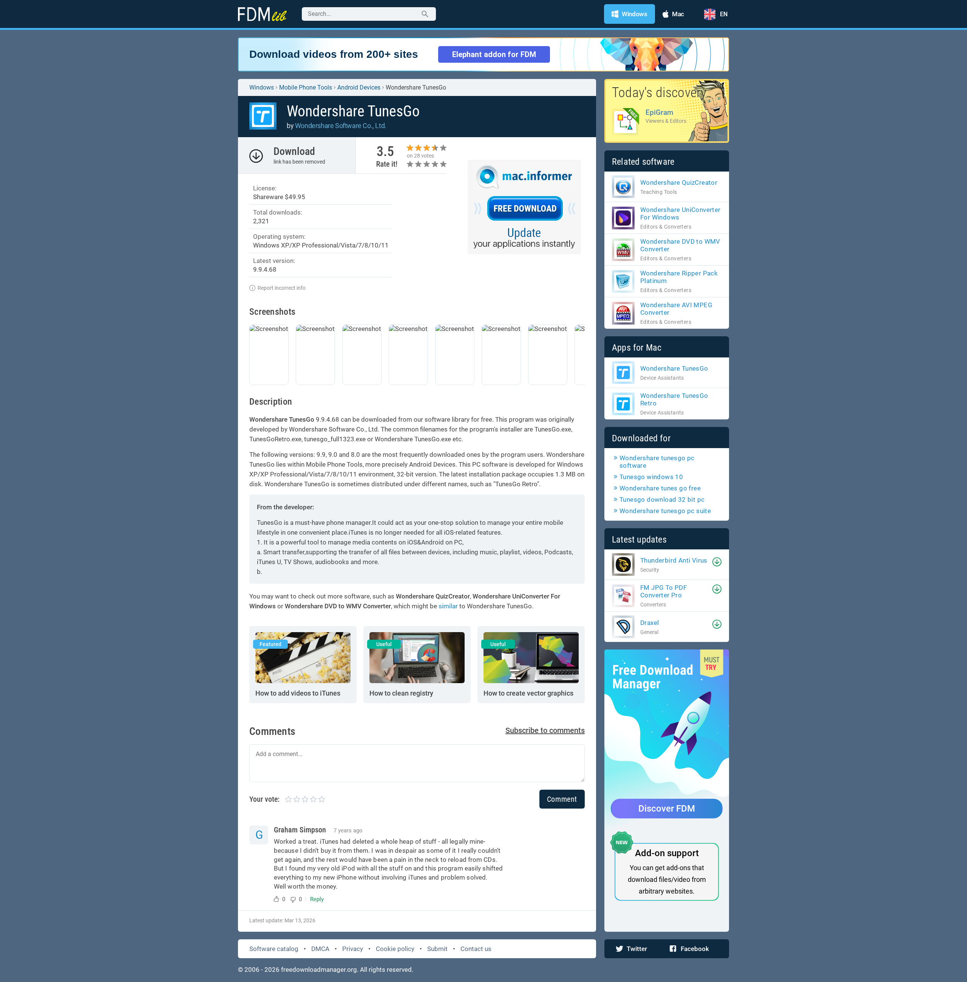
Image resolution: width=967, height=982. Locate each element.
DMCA (320, 949)
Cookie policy (395, 949)
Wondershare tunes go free (660, 488)
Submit (437, 949)
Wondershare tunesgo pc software (657, 461)
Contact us (475, 949)
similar (448, 606)
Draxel (649, 622)
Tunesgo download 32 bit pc (661, 499)
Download (294, 151)
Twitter (637, 949)
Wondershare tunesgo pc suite (665, 511)
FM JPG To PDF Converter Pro (663, 591)
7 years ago (348, 830)
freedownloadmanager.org (319, 969)
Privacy (352, 949)
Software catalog (273, 949)
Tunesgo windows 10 (651, 477)
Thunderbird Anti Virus (673, 560)
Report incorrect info (282, 288)
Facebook (695, 949)
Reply (317, 899)
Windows (261, 87)
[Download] (716, 561)
